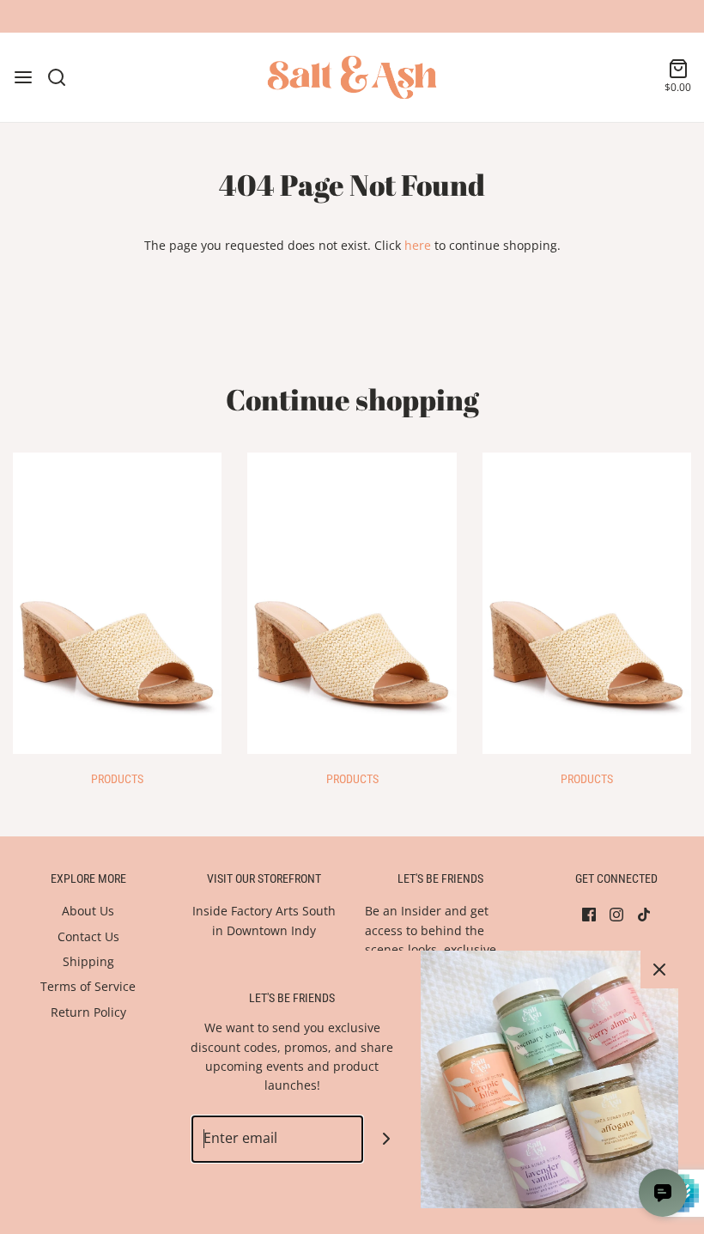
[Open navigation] (23, 77)
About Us (88, 911)
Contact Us (88, 936)
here (417, 245)
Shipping (88, 961)
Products (117, 779)
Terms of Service (88, 986)
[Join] (386, 1139)
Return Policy (88, 1012)
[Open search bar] (63, 77)
